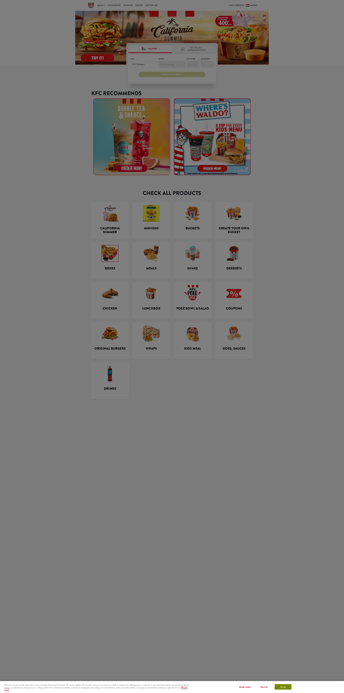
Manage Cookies (245, 686)
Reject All (264, 686)
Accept (283, 686)
